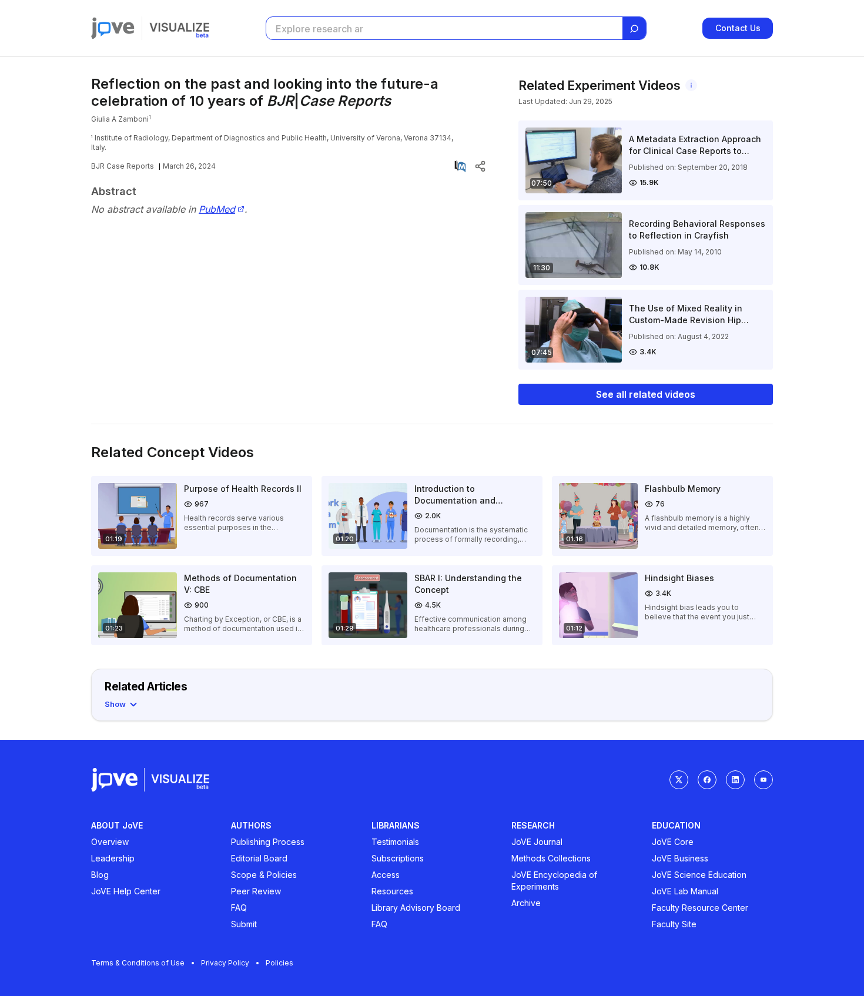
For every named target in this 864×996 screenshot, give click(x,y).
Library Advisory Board (415, 908)
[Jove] (113, 28)
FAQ (239, 908)
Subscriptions (397, 858)
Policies (279, 962)
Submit (244, 924)
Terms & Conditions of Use (138, 962)
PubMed (217, 209)
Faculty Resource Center (700, 908)
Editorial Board (259, 858)
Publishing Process (267, 842)
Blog (100, 875)
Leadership (113, 858)
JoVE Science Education (699, 875)
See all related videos (645, 394)
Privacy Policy (225, 962)
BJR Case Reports (122, 166)
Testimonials (395, 842)
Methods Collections (551, 858)
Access (385, 875)
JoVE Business (680, 858)
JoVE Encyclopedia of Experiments (554, 880)
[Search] (634, 29)
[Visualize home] (179, 28)
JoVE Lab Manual (685, 891)
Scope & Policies (264, 875)
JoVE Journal (536, 842)
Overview (110, 842)
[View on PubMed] (460, 166)
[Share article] (480, 166)
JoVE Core (673, 842)
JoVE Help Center (125, 891)
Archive (526, 903)
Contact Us (738, 28)
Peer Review (256, 891)
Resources (392, 891)
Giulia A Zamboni (120, 119)
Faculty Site (674, 924)
